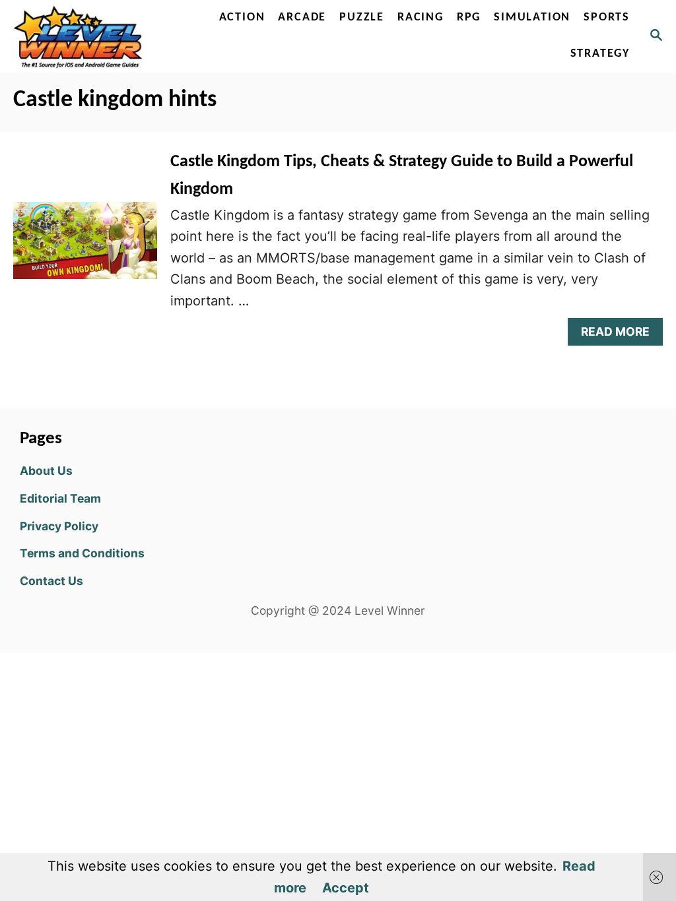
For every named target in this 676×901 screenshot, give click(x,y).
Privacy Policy (59, 526)
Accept (345, 888)
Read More (621, 335)
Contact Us (51, 581)
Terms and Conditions (82, 553)
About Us (46, 471)
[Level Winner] (81, 36)
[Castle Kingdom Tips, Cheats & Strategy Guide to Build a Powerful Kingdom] (85, 247)
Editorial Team (60, 498)
